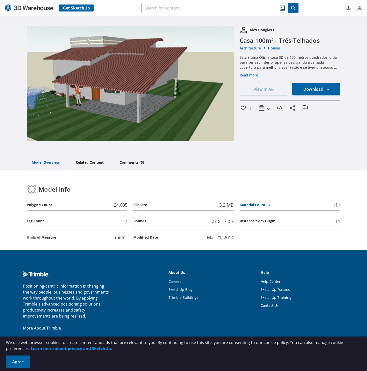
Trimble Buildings (183, 297)
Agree (18, 362)
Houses (274, 48)
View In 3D (130, 83)
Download (313, 89)
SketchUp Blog (180, 289)
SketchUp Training (276, 297)
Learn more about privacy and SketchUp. (71, 348)
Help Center (271, 281)
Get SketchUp (76, 8)
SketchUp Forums (275, 289)
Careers (175, 281)
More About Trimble (42, 328)
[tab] (46, 162)
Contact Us (270, 305)
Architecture (250, 48)
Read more (249, 75)
